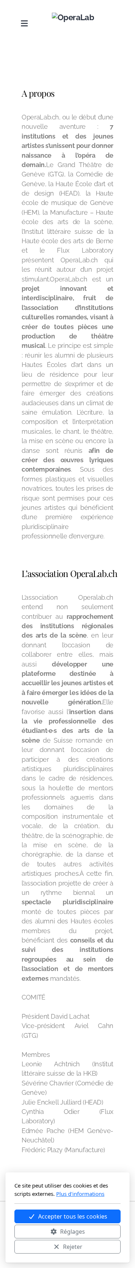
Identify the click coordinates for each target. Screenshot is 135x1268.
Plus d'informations (80, 1193)
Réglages (72, 1232)
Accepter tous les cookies (72, 1216)
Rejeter (72, 1247)
